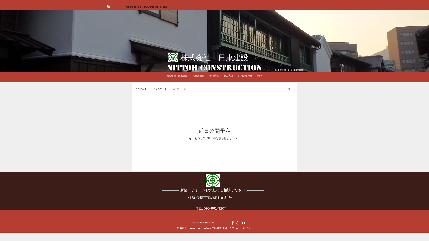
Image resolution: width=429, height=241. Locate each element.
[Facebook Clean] (232, 223)
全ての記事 (141, 89)
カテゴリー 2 (179, 89)
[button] (214, 75)
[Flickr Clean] (243, 223)
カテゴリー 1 (159, 89)
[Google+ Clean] (238, 223)
